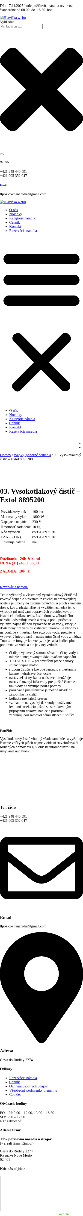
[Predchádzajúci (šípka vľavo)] (8, 608)
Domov (5, 455)
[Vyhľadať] (2, 154)
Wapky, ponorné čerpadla (32, 455)
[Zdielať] (58, 5)
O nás (13, 210)
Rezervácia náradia (23, 231)
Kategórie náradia (22, 218)
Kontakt (15, 226)
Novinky (15, 214)
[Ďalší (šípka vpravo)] (75, 608)
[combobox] (21, 26)
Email (3, 185)
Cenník (14, 222)
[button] (41, 321)
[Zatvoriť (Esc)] (68, 5)
